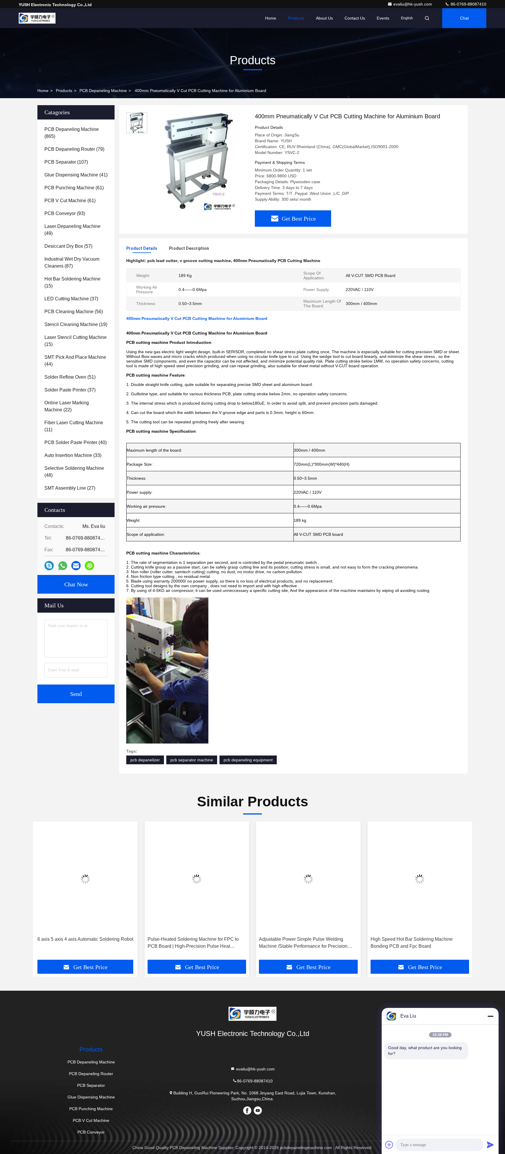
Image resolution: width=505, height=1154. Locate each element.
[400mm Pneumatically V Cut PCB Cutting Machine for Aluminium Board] (199, 161)
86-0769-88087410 (467, 4)
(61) (74, 187)
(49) (72, 230)
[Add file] (389, 1144)
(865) (71, 133)
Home (270, 18)
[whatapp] (63, 566)
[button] (43, 892)
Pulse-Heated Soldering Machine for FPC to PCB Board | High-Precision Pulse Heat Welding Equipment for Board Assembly (193, 943)
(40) (75, 442)
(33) (72, 455)
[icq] (89, 565)
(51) (70, 377)
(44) (75, 361)
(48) (74, 472)
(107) (66, 162)
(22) (66, 406)
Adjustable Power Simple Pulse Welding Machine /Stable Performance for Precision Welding (303, 943)
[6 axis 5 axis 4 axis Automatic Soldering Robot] (85, 878)
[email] (76, 565)
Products (296, 18)
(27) (69, 488)
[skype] (49, 565)
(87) (71, 262)
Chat (464, 18)
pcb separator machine (191, 760)
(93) (64, 213)
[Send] (490, 1144)
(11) (73, 426)
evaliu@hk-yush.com (413, 4)
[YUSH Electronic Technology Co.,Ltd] (37, 18)
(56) (73, 311)
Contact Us (355, 18)
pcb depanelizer (145, 760)
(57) (68, 246)
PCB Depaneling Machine (103, 90)
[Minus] (490, 1016)
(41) (76, 174)
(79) (74, 149)
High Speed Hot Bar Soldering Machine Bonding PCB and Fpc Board (412, 943)
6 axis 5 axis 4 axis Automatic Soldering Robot (85, 939)
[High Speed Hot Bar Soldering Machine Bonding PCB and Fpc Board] (420, 878)
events (383, 18)
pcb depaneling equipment (248, 760)
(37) (71, 298)
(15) (72, 282)
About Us (324, 18)
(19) (75, 324)
